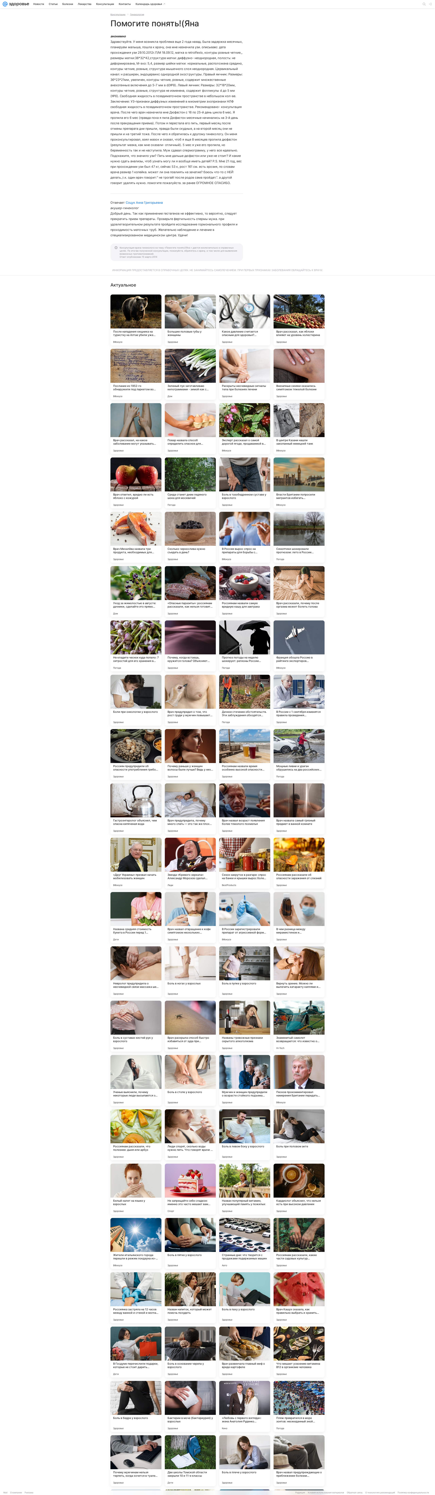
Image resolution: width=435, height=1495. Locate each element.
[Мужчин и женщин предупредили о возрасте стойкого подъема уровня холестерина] (244, 1080)
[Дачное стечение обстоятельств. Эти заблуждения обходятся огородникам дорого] (244, 700)
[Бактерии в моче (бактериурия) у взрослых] (190, 1406)
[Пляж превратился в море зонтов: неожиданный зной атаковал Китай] (299, 1406)
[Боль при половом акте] (299, 1134)
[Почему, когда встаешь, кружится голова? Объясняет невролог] (190, 645)
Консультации (117, 14)
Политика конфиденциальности (413, 1492)
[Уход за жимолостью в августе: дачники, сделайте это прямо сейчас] (135, 591)
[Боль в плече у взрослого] (244, 1460)
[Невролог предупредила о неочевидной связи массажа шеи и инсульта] (135, 971)
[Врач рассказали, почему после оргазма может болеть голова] (299, 591)
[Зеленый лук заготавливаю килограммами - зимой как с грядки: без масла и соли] (190, 374)
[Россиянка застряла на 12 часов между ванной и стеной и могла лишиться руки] (135, 1297)
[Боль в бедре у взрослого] (135, 1406)
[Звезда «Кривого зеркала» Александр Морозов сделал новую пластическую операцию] (190, 863)
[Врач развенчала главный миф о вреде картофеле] (244, 1352)
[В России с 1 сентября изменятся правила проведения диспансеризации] (299, 700)
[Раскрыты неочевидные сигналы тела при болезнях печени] (244, 374)
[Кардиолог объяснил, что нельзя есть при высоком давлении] (299, 1189)
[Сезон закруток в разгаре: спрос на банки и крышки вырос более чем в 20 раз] (244, 863)
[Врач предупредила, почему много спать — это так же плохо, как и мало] (190, 808)
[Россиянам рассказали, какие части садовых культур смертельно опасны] (299, 1243)
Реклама (29, 1492)
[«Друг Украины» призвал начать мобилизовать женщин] (135, 863)
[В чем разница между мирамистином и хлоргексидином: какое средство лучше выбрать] (299, 917)
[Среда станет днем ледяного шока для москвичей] (190, 482)
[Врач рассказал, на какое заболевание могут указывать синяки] (135, 428)
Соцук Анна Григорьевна (144, 202)
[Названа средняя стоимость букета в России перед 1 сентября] (135, 917)
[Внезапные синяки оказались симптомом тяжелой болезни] (299, 374)
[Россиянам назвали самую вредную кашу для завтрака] (244, 591)
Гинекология (137, 14)
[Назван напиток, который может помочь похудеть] (190, 1297)
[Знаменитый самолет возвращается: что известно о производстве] (299, 1026)
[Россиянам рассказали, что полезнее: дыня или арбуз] (135, 1134)
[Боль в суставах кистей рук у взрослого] (135, 1026)
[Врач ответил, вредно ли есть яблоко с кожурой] (135, 482)
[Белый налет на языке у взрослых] (135, 1189)
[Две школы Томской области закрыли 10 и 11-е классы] (190, 1460)
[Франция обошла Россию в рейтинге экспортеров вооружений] (299, 645)
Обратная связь (355, 1492)
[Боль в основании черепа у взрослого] (190, 1352)
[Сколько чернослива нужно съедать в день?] (190, 537)
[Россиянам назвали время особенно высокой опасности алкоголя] (244, 754)
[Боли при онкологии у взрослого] (135, 700)
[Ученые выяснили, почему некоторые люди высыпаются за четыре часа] (135, 1080)
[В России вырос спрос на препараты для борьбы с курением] (244, 537)
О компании (16, 1492)
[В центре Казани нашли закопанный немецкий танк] (299, 428)
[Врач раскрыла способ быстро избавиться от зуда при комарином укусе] (190, 1026)
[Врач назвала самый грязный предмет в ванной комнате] (299, 808)
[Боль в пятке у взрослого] (190, 1243)
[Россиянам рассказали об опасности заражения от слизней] (299, 863)
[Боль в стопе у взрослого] (190, 1080)
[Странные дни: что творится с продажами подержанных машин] (244, 1243)
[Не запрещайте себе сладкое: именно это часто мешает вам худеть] (190, 1189)
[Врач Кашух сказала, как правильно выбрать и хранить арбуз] (299, 1297)
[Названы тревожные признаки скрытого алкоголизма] (244, 1026)
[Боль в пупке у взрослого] (244, 971)
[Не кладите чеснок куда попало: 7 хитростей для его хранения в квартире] (135, 645)
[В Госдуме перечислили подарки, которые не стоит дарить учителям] (135, 1352)
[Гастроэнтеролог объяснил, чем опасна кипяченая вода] (135, 808)
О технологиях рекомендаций (380, 1492)
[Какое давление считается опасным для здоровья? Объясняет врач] (244, 320)
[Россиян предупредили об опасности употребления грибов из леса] (135, 754)
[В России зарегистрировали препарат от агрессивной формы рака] (244, 917)
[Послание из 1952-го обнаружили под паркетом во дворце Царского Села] (135, 374)
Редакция (300, 1492)
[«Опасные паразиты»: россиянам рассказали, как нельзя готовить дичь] (190, 591)
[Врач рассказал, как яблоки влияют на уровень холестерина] (299, 320)
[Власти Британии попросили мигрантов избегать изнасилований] (299, 482)
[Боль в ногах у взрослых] (190, 971)
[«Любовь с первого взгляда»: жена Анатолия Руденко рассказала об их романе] (244, 1406)
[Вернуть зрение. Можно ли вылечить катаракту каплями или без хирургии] (299, 971)
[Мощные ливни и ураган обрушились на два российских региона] (299, 754)
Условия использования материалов (326, 1492)
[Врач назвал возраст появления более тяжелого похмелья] (244, 808)
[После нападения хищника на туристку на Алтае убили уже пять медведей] (135, 320)
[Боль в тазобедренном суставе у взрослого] (244, 482)
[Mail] (5, 4)
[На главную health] (18, 4)
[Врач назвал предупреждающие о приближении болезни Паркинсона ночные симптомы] (299, 1460)
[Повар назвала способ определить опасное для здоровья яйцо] (190, 428)
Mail (5, 1492)
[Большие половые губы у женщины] (190, 320)
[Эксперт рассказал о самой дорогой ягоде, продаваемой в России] (244, 428)
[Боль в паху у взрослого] (244, 1297)
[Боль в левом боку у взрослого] (244, 1134)
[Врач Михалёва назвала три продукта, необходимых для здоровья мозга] (135, 537)
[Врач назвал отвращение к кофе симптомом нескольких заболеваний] (190, 917)
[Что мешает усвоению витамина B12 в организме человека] (299, 1352)
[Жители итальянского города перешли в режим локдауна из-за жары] (135, 1243)
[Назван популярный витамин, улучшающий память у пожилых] (244, 1189)
